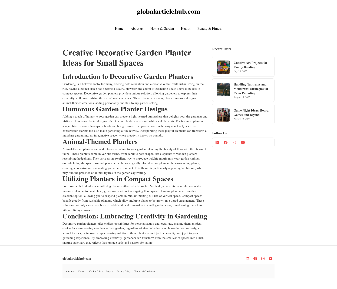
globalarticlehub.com (76, 258)
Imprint (109, 271)
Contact (82, 271)
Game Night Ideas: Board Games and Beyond (251, 112)
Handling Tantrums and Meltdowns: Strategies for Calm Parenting (251, 88)
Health (185, 28)
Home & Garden (162, 28)
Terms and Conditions (144, 271)
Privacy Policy (124, 271)
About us (137, 28)
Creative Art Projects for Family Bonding (250, 64)
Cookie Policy (96, 271)
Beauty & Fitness (209, 28)
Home (119, 28)
